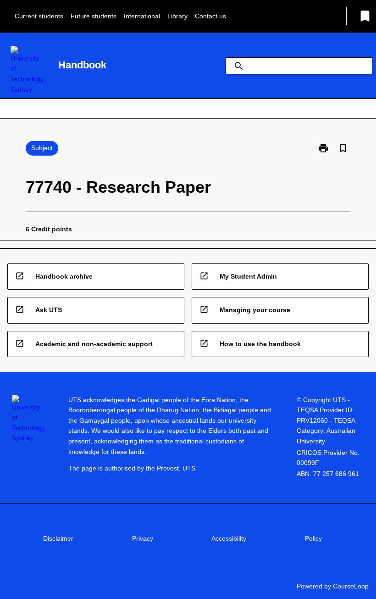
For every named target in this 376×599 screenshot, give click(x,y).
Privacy (142, 538)
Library (177, 16)
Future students (93, 16)
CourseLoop (351, 586)
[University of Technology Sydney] (27, 70)
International (142, 16)
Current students (39, 16)
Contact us (210, 16)
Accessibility (228, 538)
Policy (313, 538)
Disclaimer (58, 538)
